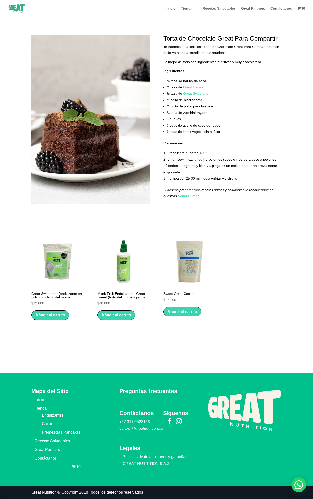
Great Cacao (193, 87)
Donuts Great (188, 196)
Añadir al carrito (50, 315)
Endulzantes (53, 415)
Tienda (186, 8)
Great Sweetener (196, 93)
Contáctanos (281, 8)
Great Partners (253, 8)
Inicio (171, 8)
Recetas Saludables (219, 8)
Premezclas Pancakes (61, 432)
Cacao (47, 424)
